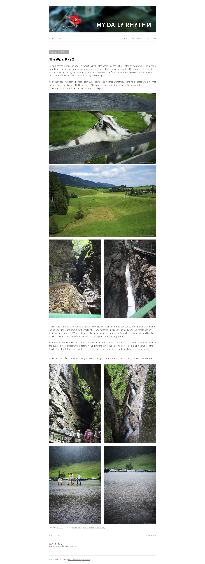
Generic (60, 527)
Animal (74, 527)
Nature (86, 527)
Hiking (80, 527)
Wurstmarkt (151, 535)
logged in (61, 546)
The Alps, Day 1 (55, 535)
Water (91, 527)
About (61, 38)
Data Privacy (137, 38)
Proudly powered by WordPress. (79, 560)
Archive (124, 38)
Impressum (151, 38)
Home (51, 38)
